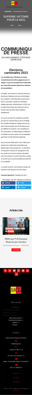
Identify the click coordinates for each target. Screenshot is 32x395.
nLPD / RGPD (16, 382)
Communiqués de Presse (20, 11)
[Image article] (16, 226)
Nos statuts (16, 377)
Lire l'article (16, 250)
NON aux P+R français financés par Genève (16, 240)
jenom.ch (16, 390)
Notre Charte (16, 373)
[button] (28, 4)
